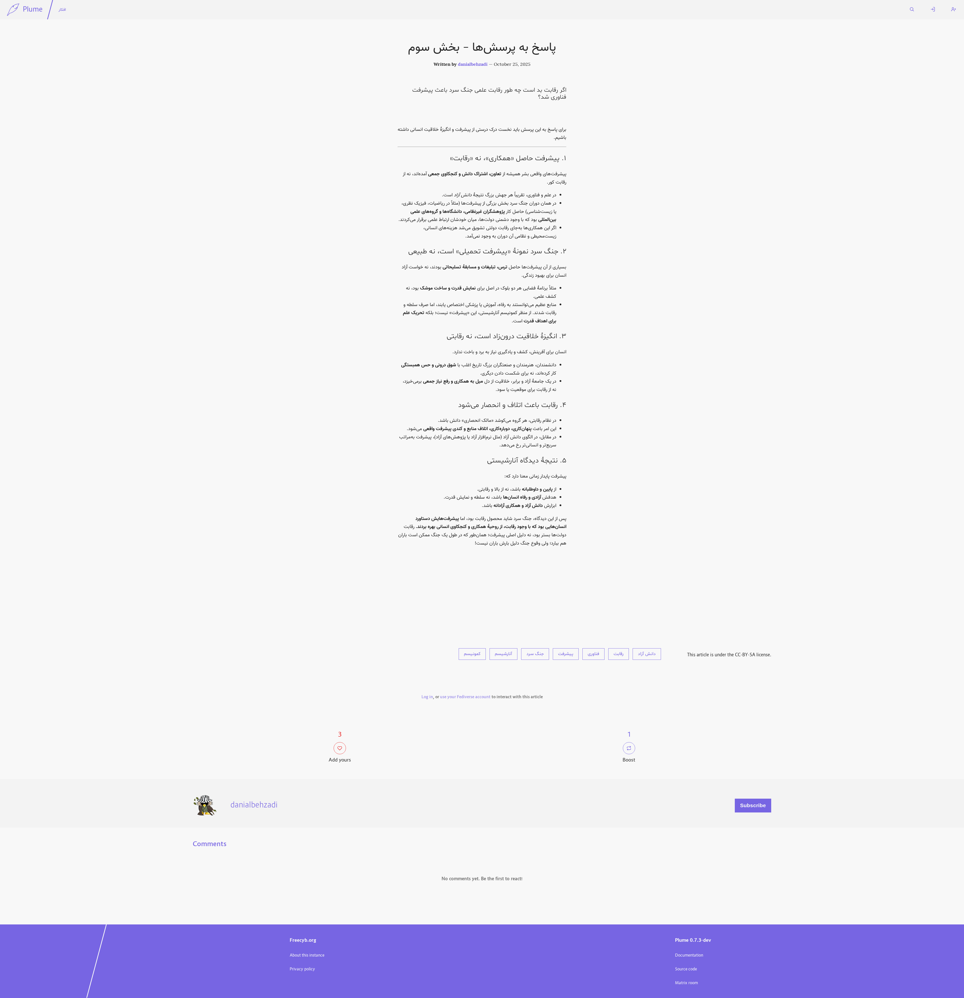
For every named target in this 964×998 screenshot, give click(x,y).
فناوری (593, 654)
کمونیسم (472, 654)
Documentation (689, 955)
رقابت (619, 654)
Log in (427, 697)
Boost (629, 760)
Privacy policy (302, 969)
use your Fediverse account (465, 697)
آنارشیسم (503, 654)
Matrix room (686, 983)
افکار (62, 10)
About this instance (307, 955)
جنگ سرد (535, 654)
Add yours (340, 760)
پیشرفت (565, 654)
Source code (686, 969)
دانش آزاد (647, 654)
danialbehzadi (473, 64)
